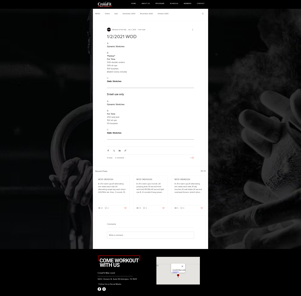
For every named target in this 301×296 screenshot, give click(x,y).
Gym (116, 14)
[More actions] (192, 29)
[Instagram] (104, 289)
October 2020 (163, 14)
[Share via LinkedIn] (120, 150)
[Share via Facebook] (108, 150)
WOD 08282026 (182, 179)
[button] (203, 13)
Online (107, 14)
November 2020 (146, 14)
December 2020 (129, 14)
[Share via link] (125, 150)
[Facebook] (99, 289)
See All (203, 171)
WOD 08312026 (105, 179)
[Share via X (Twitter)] (114, 150)
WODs (97, 14)
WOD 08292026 (144, 179)
